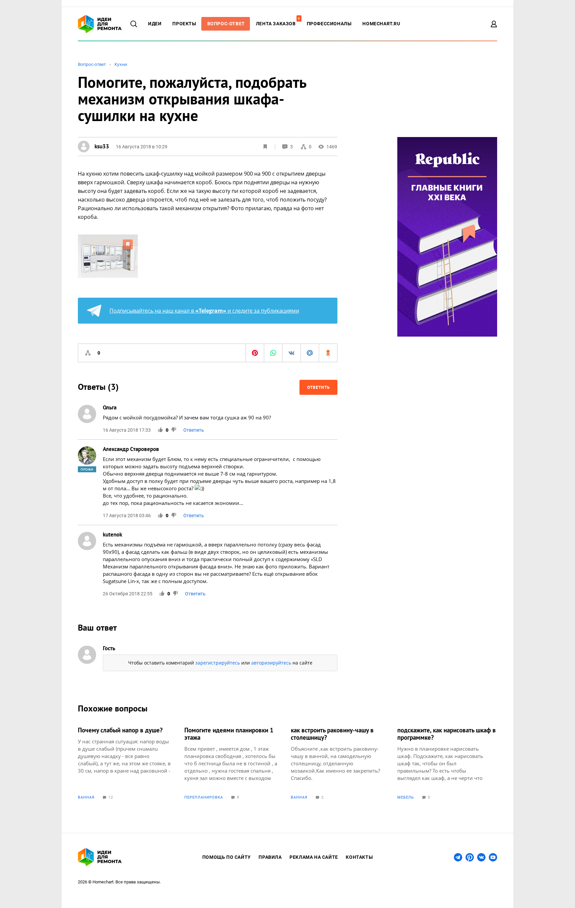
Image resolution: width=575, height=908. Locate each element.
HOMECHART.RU (381, 23)
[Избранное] (265, 146)
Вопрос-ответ (92, 64)
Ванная (86, 797)
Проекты (184, 23)
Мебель (405, 797)
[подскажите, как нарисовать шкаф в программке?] (447, 763)
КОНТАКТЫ (359, 857)
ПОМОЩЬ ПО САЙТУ (226, 857)
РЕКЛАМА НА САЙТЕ (313, 857)
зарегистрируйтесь (217, 663)
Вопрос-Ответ (226, 23)
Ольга (109, 407)
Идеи (154, 23)
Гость (109, 648)
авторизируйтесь (271, 663)
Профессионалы (329, 23)
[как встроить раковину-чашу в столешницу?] (341, 763)
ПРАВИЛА (270, 857)
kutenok (112, 534)
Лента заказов (277, 23)
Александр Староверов (131, 449)
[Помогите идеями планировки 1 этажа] (234, 763)
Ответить (318, 387)
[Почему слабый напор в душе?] (128, 763)
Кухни (120, 64)
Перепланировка (203, 797)
